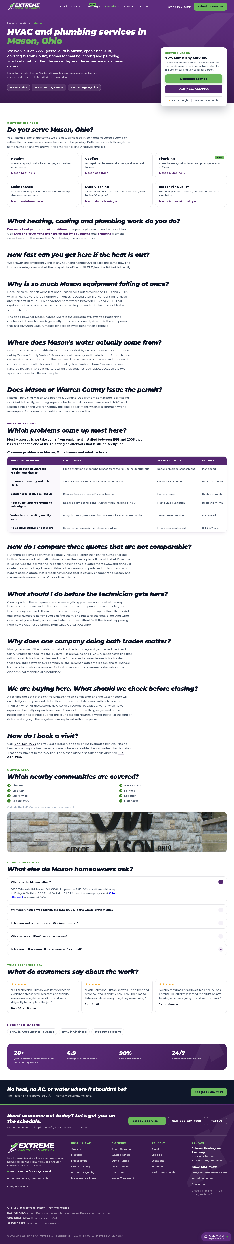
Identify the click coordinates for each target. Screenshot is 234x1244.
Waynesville (61, 1207)
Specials (129, 6)
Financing (158, 1166)
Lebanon (130, 795)
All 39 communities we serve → (43, 1223)
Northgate (131, 801)
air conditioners (59, 229)
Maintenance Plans (83, 1178)
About (144, 6)
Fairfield (129, 790)
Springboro (98, 1212)
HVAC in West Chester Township (32, 1031)
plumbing (104, 233)
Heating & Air (70, 6)
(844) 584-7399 (179, 6)
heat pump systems (108, 1031)
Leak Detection (121, 1166)
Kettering (85, 1212)
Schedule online (202, 1178)
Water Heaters (121, 1154)
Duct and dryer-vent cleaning (35, 233)
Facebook (13, 1178)
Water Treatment (123, 1178)
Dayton (31, 1212)
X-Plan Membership (164, 1172)
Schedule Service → (147, 1121)
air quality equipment (74, 233)
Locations (112, 6)
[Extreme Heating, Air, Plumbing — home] (23, 7)
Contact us (198, 1184)
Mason (41, 1207)
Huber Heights (71, 1212)
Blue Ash (18, 790)
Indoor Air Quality (82, 1172)
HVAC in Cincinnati (74, 1031)
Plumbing (93, 5)
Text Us (216, 1121)
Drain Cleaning (121, 1148)
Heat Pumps (79, 1160)
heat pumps (31, 229)
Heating (76, 1154)
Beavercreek (27, 1207)
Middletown (20, 801)
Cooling (76, 1148)
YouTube (43, 1178)
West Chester (133, 785)
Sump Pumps (120, 1160)
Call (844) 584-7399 (194, 89)
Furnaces (14, 229)
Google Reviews (18, 1186)
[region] (117, 494)
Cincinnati (19, 785)
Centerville (56, 1212)
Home (11, 23)
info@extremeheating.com (209, 1172)
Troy (50, 1207)
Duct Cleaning (80, 1166)
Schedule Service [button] (193, 78)
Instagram (29, 1178)
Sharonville (20, 795)
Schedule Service (210, 6)
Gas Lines (118, 1172)
